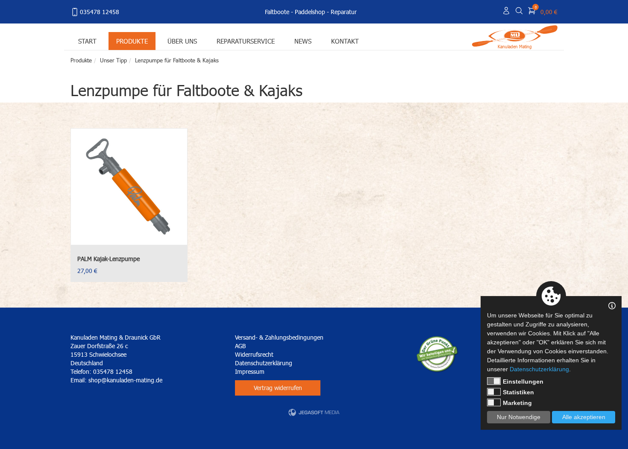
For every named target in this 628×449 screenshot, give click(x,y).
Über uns (182, 41)
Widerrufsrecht (254, 354)
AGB (240, 345)
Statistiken (518, 392)
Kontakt (345, 41)
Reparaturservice (246, 41)
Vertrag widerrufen (278, 387)
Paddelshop (310, 11)
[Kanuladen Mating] (515, 35)
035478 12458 (99, 11)
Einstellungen (523, 381)
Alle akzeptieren (583, 417)
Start (87, 41)
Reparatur (344, 11)
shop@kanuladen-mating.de (125, 380)
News (302, 41)
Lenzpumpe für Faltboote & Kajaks (177, 60)
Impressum (249, 371)
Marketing (517, 402)
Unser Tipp (113, 60)
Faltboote (277, 11)
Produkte (132, 41)
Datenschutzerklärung (263, 363)
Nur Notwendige (518, 417)
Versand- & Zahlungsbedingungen (279, 337)
